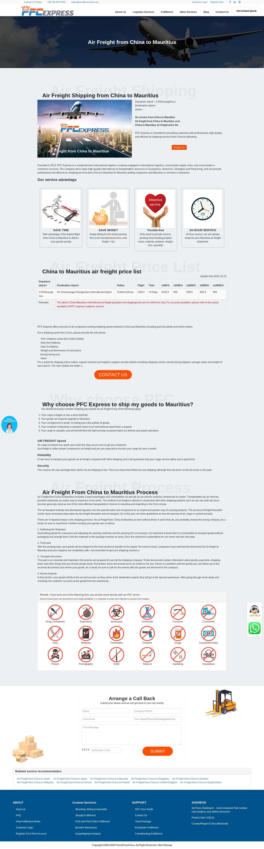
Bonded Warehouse (86, 827)
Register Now (216, 2)
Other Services (188, 12)
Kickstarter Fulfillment (146, 827)
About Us (120, 12)
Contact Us (222, 12)
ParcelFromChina (125, 845)
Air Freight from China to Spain (33, 778)
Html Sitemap (165, 845)
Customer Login (199, 2)
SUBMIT (157, 751)
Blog (206, 12)
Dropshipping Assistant (88, 833)
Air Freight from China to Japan (70, 778)
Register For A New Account (31, 833)
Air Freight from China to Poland (112, 782)
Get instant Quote (247, 11)
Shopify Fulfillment (85, 815)
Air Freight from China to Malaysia (35, 782)
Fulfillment (167, 12)
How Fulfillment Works (28, 821)
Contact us (179, 147)
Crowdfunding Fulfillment (148, 833)
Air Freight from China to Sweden (190, 778)
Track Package (143, 821)
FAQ (18, 815)
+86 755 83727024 (56, 2)
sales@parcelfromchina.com (85, 2)
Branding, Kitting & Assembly (91, 809)
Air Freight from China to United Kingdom (155, 782)
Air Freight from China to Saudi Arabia (200, 782)
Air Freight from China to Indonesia (109, 778)
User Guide (147, 809)
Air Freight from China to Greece (74, 782)
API (137, 809)
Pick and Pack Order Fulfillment (92, 821)
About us (21, 809)
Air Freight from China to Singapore (150, 778)
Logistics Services (143, 12)
